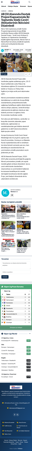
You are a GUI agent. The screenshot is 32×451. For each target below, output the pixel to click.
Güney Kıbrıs (14, 444)
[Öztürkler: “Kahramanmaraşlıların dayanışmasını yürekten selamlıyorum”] (8, 208)
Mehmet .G (14, 191)
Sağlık (19, 444)
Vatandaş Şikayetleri (8, 442)
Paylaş (5, 74)
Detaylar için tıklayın (16, 327)
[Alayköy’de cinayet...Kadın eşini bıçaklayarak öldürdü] (24, 225)
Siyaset (25, 440)
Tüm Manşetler (8, 430)
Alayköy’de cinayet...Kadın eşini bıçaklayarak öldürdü (23, 232)
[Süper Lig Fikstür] (30, 333)
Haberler (3, 11)
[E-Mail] (12, 195)
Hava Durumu (22, 422)
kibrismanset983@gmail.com (17, 408)
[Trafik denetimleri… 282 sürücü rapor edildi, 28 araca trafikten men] (24, 243)
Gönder (5, 277)
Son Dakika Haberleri (24, 430)
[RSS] (17, 414)
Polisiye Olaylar (13, 6)
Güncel (3, 6)
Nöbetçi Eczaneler (9, 422)
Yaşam (17, 442)
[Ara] (29, 2)
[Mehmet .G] (5, 192)
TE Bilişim (20, 448)
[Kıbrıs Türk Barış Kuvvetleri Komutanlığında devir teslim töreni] (24, 208)
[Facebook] (14, 414)
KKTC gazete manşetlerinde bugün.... (5, 250)
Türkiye (26, 442)
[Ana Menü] (2, 2)
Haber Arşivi (8, 434)
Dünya (21, 442)
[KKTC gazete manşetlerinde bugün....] (8, 243)
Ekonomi (23, 6)
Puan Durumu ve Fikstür (22, 426)
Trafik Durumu (8, 425)
